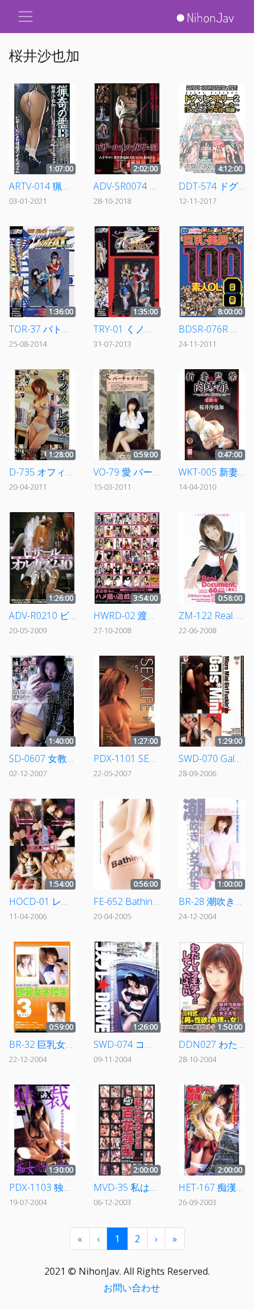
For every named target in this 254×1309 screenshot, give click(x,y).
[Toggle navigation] (25, 16)
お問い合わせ (131, 1287)
